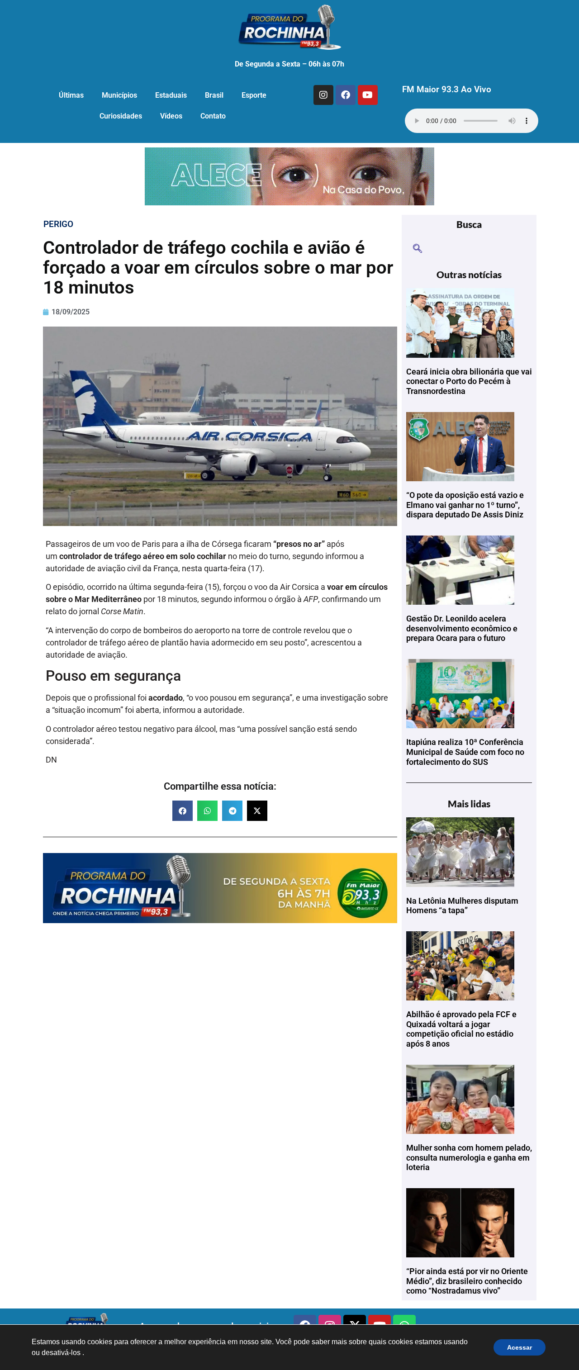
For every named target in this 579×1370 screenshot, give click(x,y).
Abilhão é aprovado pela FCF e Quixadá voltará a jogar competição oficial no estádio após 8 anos (461, 1029)
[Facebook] (346, 95)
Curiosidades (121, 116)
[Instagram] (323, 95)
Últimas (71, 95)
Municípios (119, 95)
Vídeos (171, 116)
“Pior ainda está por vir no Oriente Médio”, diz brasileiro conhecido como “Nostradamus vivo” (467, 1280)
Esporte (254, 95)
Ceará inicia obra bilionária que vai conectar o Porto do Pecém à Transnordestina (469, 381)
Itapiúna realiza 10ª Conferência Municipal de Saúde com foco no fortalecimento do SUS (465, 751)
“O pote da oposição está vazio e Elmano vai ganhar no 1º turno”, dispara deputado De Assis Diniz (465, 504)
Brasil (214, 95)
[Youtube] (368, 95)
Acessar (519, 1347)
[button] (182, 811)
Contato (213, 116)
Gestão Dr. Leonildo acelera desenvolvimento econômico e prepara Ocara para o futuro (461, 628)
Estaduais (171, 95)
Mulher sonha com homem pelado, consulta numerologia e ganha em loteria (469, 1157)
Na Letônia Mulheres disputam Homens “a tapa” (462, 905)
